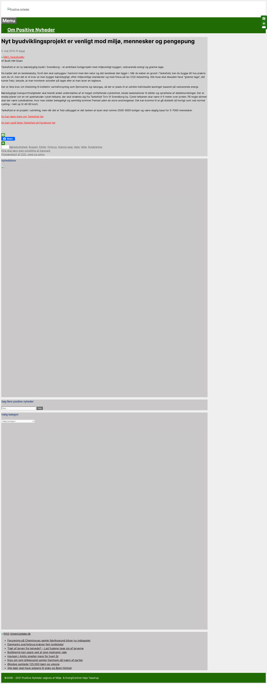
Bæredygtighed (18, 146)
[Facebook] (104, 135)
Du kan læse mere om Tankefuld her (22, 116)
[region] (104, 526)
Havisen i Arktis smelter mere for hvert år (33, 656)
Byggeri (33, 146)
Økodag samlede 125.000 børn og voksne (33, 664)
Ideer (77, 146)
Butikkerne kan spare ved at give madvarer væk (37, 652)
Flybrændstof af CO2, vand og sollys (22, 154)
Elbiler (42, 146)
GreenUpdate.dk (20, 633)
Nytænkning (95, 146)
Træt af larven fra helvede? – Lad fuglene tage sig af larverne (45, 648)
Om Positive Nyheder (31, 29)
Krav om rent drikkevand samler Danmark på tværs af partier (45, 660)
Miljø (84, 146)
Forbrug (52, 146)
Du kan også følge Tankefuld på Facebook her (28, 122)
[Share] (104, 143)
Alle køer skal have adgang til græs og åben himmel (39, 668)
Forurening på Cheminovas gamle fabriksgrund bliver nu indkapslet (48, 640)
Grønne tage (65, 146)
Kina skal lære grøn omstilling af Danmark (25, 150)
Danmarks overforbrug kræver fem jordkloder (35, 644)
